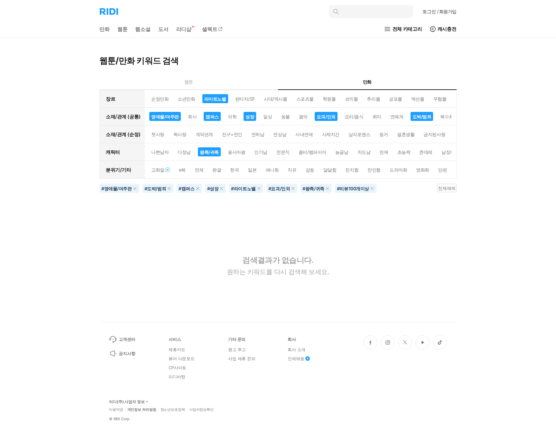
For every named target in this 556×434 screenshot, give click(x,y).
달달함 (330, 170)
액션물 (417, 99)
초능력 (404, 152)
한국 (234, 170)
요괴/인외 (326, 116)
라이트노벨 (215, 99)
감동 (310, 170)
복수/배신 (449, 116)
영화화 (422, 170)
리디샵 (184, 29)
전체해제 (446, 188)
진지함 (351, 170)
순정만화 (160, 99)
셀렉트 (210, 29)
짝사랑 (180, 134)
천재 (383, 152)
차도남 (364, 152)
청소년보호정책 (173, 410)
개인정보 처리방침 (141, 410)
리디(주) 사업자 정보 (127, 401)
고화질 (157, 170)
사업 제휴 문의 (241, 358)
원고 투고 (237, 349)
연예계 (396, 116)
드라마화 (398, 170)
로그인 (439, 11)
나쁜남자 (160, 152)
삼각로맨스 (359, 134)
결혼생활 (405, 134)
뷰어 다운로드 (182, 358)
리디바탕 (177, 376)
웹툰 (122, 29)
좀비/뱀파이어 (312, 152)
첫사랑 (157, 134)
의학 (232, 116)
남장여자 (450, 152)
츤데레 (425, 152)
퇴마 (377, 116)
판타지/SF (245, 99)
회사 (192, 116)
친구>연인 (232, 134)
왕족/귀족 (209, 152)
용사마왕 (236, 152)
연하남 (257, 134)
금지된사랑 (434, 134)
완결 (216, 170)
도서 (163, 29)
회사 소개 (296, 349)
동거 (383, 134)
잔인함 (374, 170)
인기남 (260, 152)
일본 (252, 170)
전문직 (283, 152)
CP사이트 (177, 367)
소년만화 (186, 99)
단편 (442, 170)
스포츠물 (305, 99)
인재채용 (296, 358)
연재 (199, 170)
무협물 (440, 99)
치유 (292, 170)
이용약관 (116, 410)
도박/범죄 (421, 116)
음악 (303, 116)
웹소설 (143, 29)
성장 (250, 116)
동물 (285, 116)
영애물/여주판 (165, 116)
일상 (267, 116)
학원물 (329, 99)
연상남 (279, 134)
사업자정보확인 (201, 410)
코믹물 (351, 99)
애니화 (272, 170)
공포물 (395, 99)
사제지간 (330, 134)
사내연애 (304, 134)
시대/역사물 (275, 99)
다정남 (184, 152)
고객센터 (127, 339)
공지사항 (127, 353)
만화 (104, 29)
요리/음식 (354, 116)
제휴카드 (177, 349)
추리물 (373, 99)
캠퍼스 (212, 116)
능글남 (341, 152)
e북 (182, 170)
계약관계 (204, 134)
